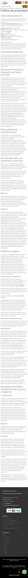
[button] (26, 2)
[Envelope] (19, 572)
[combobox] (11, 6)
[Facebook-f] (22, 572)
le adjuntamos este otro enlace (13, 377)
